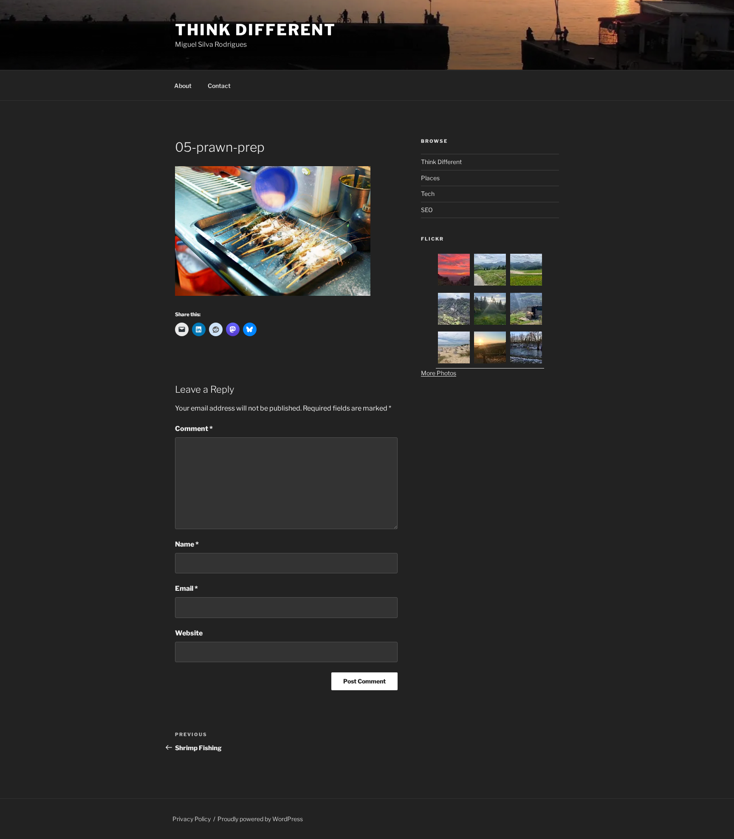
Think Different (255, 29)
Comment (194, 429)
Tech (428, 193)
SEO (427, 209)
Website (189, 633)
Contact (219, 85)
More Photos (438, 373)
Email (186, 588)
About (183, 85)
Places (430, 177)
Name (187, 544)
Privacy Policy (191, 818)
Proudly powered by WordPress (260, 818)
